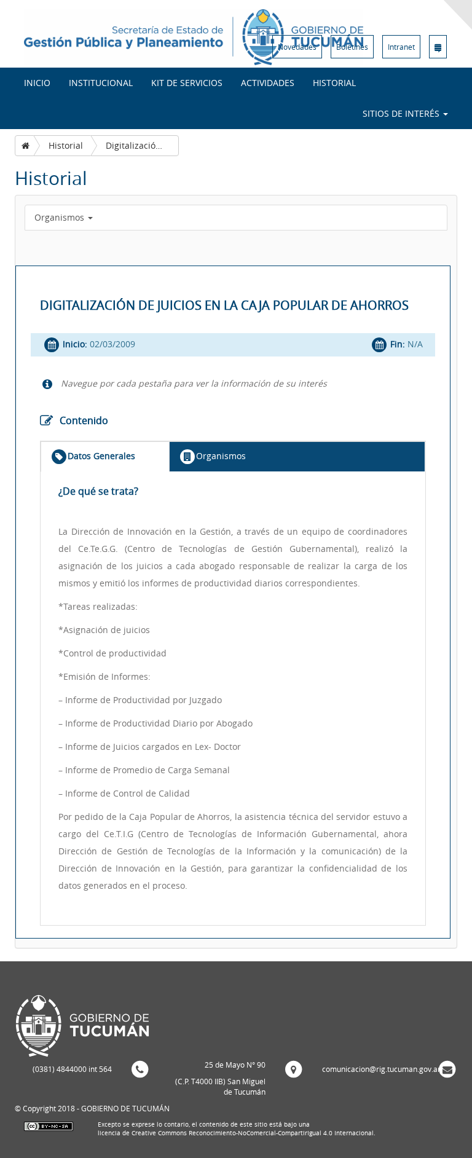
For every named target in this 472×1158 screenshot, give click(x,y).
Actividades (267, 83)
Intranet (401, 47)
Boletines (352, 47)
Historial (334, 83)
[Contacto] (438, 46)
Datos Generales (101, 456)
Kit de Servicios (186, 83)
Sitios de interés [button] (402, 113)
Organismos (60, 217)
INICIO (37, 83)
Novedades (297, 47)
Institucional (101, 83)
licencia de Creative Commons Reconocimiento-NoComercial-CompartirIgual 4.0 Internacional (236, 1133)
